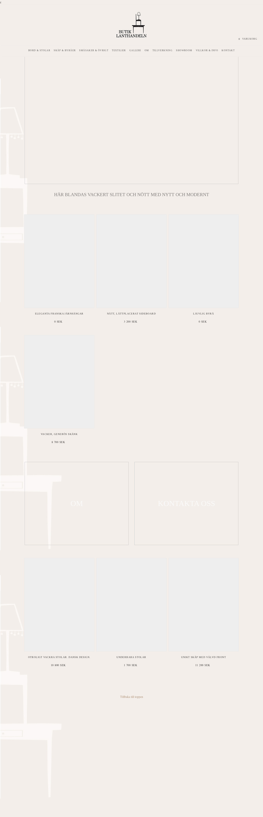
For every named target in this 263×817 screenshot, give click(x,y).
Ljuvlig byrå (203, 313)
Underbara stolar (131, 657)
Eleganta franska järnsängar (59, 313)
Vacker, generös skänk (59, 434)
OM (147, 50)
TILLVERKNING (162, 50)
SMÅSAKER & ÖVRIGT (93, 50)
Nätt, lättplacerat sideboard (131, 313)
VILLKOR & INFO (207, 50)
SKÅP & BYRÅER (65, 50)
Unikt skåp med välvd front (203, 657)
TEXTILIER (119, 50)
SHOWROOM (184, 50)
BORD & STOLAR (39, 50)
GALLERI (135, 50)
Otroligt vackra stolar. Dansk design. (59, 657)
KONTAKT (228, 50)
